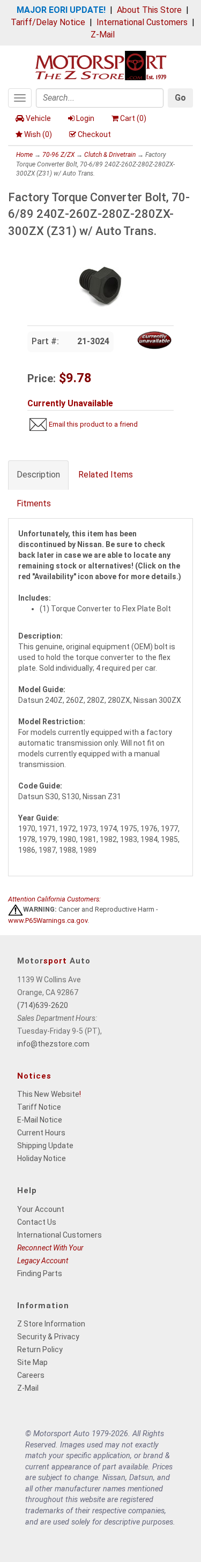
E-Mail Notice (39, 1120)
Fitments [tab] (34, 503)
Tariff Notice (39, 1107)
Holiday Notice (41, 1158)
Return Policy (40, 1349)
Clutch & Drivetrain (110, 154)
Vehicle (38, 118)
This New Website (48, 1094)
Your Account (40, 1209)
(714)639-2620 (42, 1005)
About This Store (149, 10)
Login (85, 118)
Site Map (32, 1362)
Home (24, 154)
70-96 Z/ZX (58, 154)
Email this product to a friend (93, 424)
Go (180, 98)
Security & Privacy (48, 1336)
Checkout (94, 134)
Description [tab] (38, 474)
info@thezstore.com (53, 1044)
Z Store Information (51, 1324)
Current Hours (41, 1132)
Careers (30, 1375)
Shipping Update (45, 1145)
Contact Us (36, 1222)
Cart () (133, 118)
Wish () (38, 134)
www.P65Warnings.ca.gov (47, 920)
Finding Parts (39, 1273)
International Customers (142, 22)
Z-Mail (103, 34)
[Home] (101, 64)
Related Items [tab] (105, 474)
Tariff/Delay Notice (48, 22)
